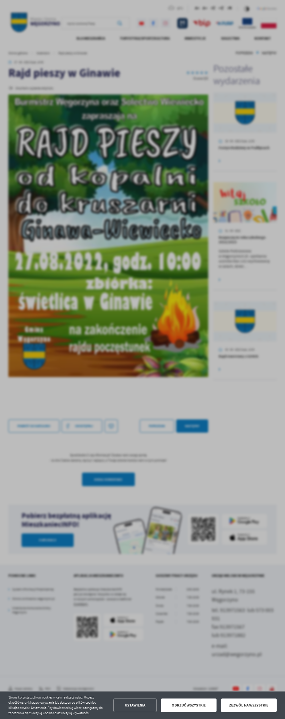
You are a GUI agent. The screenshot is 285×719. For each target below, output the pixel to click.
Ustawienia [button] (135, 705)
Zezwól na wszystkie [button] (248, 705)
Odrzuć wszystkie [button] (189, 705)
